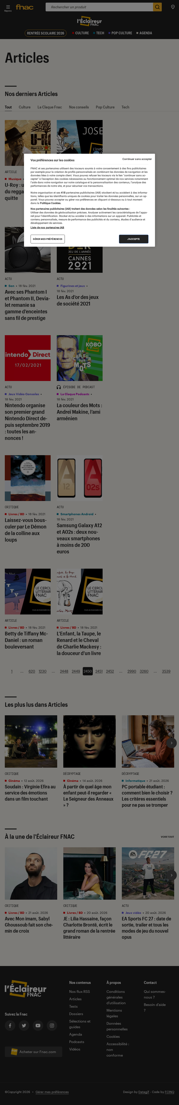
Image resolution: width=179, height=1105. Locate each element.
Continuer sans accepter (137, 158)
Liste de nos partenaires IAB (47, 227)
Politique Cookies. (50, 203)
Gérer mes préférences (47, 239)
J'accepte (133, 239)
